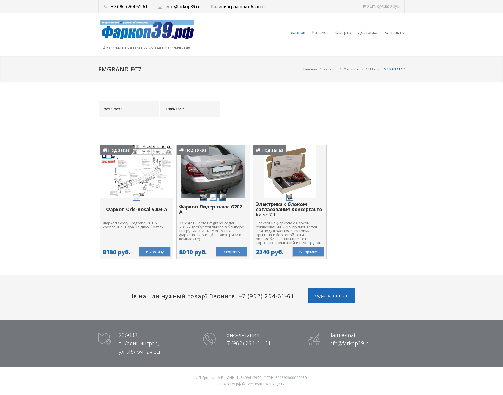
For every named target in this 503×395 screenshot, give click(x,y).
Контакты (394, 32)
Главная (296, 32)
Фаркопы (351, 69)
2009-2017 (175, 109)
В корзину (155, 251)
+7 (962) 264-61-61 (129, 6)
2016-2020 (113, 109)
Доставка (368, 32)
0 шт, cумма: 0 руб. (383, 6)
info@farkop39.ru (183, 6)
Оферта (343, 32)
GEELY (370, 69)
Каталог (320, 32)
